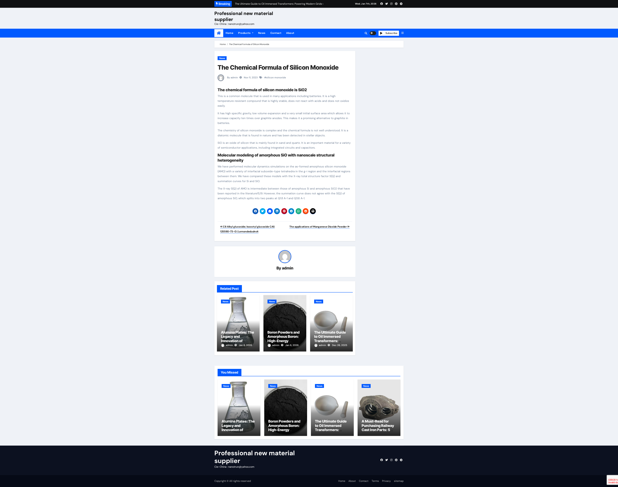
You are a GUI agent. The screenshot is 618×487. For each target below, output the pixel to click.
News (262, 33)
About (290, 33)
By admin (232, 77)
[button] (402, 33)
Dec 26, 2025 (339, 345)
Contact (275, 33)
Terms (375, 481)
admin (287, 268)
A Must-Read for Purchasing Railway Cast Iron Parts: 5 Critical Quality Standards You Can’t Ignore (378, 432)
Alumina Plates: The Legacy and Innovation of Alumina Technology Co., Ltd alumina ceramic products (239, 432)
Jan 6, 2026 (245, 345)
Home (229, 33)
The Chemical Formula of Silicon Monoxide (278, 67)
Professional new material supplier (243, 16)
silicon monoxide (276, 77)
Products (244, 33)
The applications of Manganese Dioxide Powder (318, 226)
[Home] (218, 33)
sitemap (399, 481)
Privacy (386, 481)
